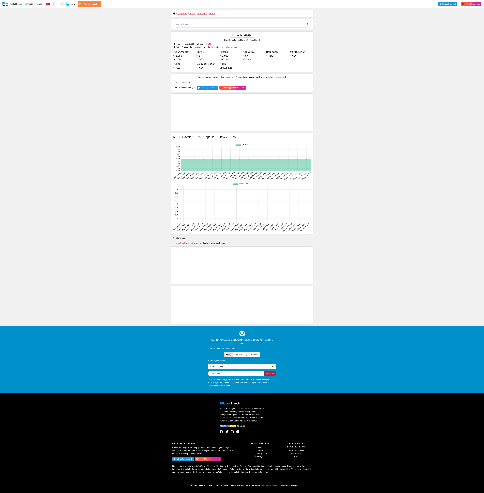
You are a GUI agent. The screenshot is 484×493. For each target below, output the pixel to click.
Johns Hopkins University (189, 243)
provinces (202, 13)
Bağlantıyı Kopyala (182, 82)
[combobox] (242, 366)
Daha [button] (39, 4)
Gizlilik (260, 450)
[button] (49, 4)
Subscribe (269, 373)
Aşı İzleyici (296, 454)
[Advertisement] (242, 112)
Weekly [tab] (254, 355)
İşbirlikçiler (260, 457)
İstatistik (13, 4)
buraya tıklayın (233, 47)
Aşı (20, 4)
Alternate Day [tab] (241, 355)
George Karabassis (228, 418)
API (295, 457)
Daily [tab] (228, 355)
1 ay (233, 137)
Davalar (187, 137)
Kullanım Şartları (259, 454)
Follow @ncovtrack (472, 4)
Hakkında (260, 447)
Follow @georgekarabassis (233, 88)
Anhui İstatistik (241, 35)
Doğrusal (209, 137)
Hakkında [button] (29, 4)
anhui (212, 13)
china (192, 13)
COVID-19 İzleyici (296, 450)
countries (182, 13)
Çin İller (209, 44)
